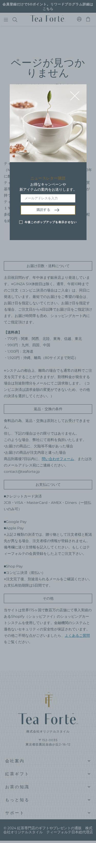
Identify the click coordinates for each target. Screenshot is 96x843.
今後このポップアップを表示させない (51, 222)
